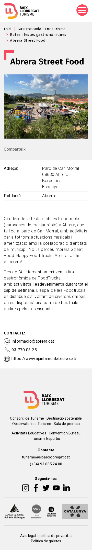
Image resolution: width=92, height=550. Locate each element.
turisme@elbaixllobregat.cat (46, 457)
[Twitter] (46, 487)
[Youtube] (56, 487)
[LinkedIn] (66, 487)
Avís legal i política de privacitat (46, 536)
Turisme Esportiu (46, 438)
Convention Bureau (64, 433)
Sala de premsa (67, 424)
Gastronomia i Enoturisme (42, 29)
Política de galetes (46, 541)
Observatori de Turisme (31, 424)
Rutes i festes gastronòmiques (38, 34)
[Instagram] (25, 487)
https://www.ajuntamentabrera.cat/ (44, 358)
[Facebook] (36, 487)
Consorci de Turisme (27, 418)
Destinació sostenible (64, 418)
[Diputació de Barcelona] (43, 511)
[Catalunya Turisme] (75, 511)
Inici (8, 29)
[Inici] (21, 11)
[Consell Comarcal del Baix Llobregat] (14, 511)
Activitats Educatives (29, 433)
